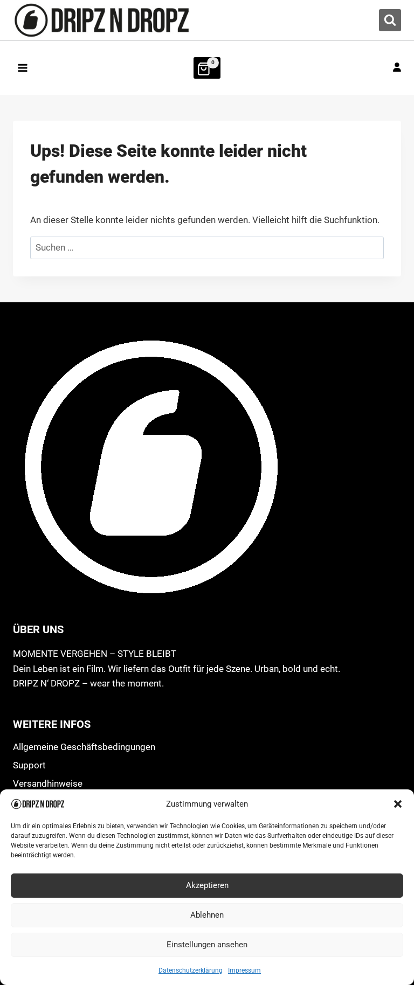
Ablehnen (207, 915)
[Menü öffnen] (23, 67)
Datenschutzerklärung (190, 970)
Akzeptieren (207, 885)
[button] (397, 804)
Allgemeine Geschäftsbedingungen (84, 746)
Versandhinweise (47, 783)
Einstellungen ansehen (207, 944)
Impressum (244, 970)
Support (29, 765)
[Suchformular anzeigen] (390, 20)
